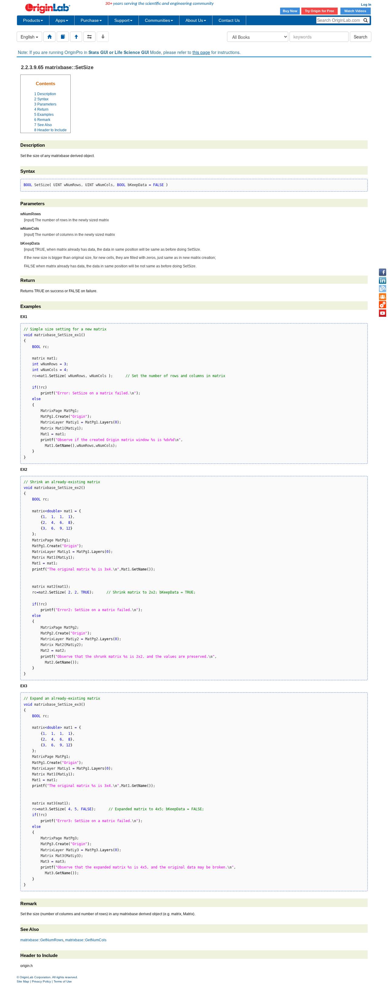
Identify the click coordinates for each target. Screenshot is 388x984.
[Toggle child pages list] (103, 37)
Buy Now (290, 11)
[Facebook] (382, 272)
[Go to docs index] (49, 37)
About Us (194, 20)
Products (31, 20)
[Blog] (382, 289)
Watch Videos (355, 11)
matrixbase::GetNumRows (41, 940)
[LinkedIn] (382, 280)
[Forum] (382, 297)
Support (121, 20)
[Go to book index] (63, 37)
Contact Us (229, 20)
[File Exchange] (382, 305)
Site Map (23, 981)
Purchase (90, 20)
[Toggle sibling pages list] (89, 37)
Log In (366, 4)
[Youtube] (382, 313)
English (28, 37)
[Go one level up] (76, 37)
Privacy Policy (41, 981)
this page (201, 52)
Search (360, 37)
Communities (157, 20)
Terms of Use (63, 981)
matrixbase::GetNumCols (85, 940)
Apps (60, 20)
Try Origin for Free (319, 11)
